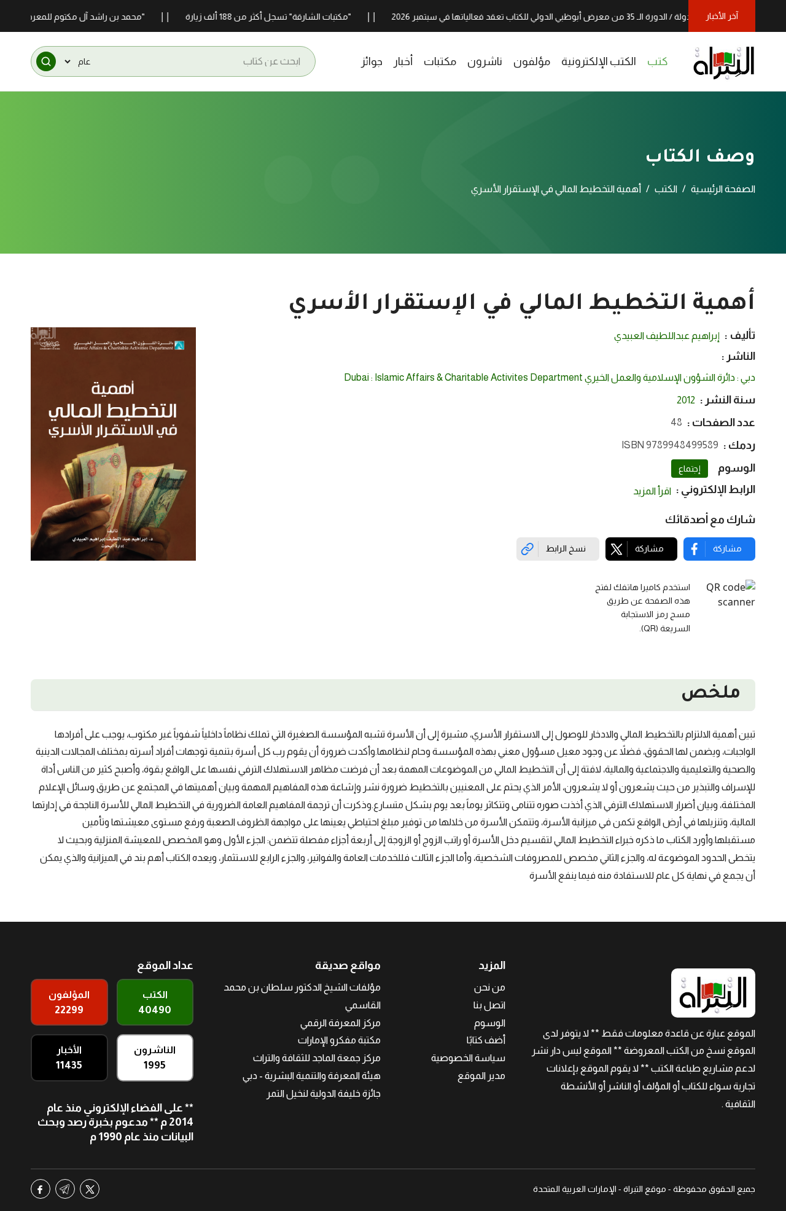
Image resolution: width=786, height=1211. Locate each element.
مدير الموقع (481, 1075)
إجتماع (690, 468)
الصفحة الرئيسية (723, 189)
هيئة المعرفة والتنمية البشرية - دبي (312, 1075)
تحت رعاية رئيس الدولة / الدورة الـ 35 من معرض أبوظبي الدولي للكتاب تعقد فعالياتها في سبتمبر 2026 (593, 16)
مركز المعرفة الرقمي (340, 1023)
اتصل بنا (489, 1005)
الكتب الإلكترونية (598, 61)
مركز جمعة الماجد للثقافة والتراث (317, 1058)
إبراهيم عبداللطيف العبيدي (667, 335)
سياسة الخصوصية (468, 1058)
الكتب (666, 189)
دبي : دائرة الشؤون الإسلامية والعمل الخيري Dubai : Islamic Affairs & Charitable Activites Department (549, 377)
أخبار (403, 61)
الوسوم (489, 1023)
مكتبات (440, 61)
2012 (686, 400)
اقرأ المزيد (652, 491)
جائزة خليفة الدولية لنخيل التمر (324, 1093)
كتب (657, 61)
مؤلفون (531, 61)
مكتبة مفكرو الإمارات (339, 1040)
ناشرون (484, 61)
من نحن (489, 987)
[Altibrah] (724, 61)
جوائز (372, 61)
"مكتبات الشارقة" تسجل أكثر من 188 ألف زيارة (288, 16)
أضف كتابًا (486, 1040)
